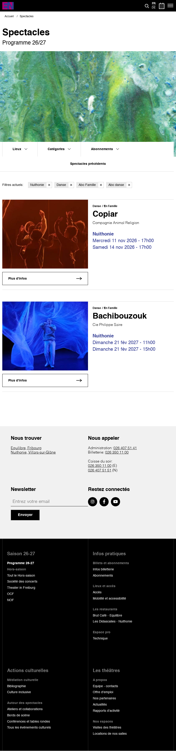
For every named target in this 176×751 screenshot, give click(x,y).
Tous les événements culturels (29, 727)
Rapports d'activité (106, 710)
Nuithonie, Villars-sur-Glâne (33, 452)
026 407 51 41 (125, 448)
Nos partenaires (104, 698)
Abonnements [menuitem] (102, 149)
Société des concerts (22, 581)
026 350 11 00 (117, 452)
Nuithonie (37, 185)
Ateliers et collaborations (25, 709)
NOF (10, 600)
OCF (10, 594)
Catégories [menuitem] (57, 149)
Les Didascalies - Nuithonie (112, 621)
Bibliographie (16, 686)
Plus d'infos (17, 278)
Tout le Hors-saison (21, 575)
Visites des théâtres (107, 727)
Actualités (100, 704)
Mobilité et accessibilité (109, 598)
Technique (100, 638)
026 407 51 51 (99, 470)
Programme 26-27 (20, 563)
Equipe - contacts (105, 686)
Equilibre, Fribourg (26, 448)
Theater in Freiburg (21, 587)
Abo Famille (87, 185)
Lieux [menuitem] (17, 149)
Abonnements (103, 575)
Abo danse (116, 185)
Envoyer (25, 515)
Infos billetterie (103, 569)
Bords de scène (18, 715)
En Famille (110, 206)
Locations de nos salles (110, 733)
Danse (61, 185)
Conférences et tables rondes (28, 721)
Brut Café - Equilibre (107, 615)
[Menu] (170, 5)
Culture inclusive (19, 692)
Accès (97, 592)
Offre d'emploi (103, 692)
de (154, 7)
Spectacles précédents (88, 163)
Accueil (9, 16)
